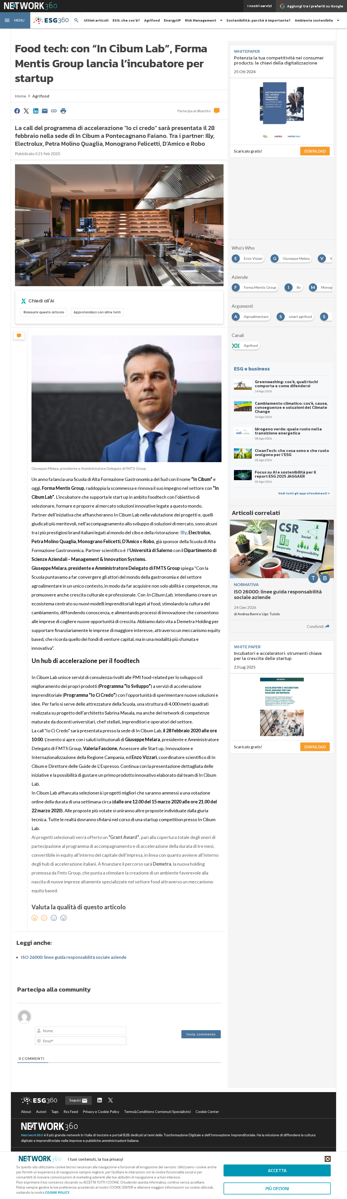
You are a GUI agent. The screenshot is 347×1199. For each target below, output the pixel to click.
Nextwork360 (32, 1135)
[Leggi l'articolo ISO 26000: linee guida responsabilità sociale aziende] (282, 576)
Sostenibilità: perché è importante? (258, 20)
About (26, 1111)
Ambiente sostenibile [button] (314, 20)
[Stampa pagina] (63, 111)
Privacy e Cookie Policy (101, 1111)
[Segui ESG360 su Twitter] (110, 1100)
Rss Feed (71, 1111)
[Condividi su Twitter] (26, 111)
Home (20, 96)
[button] (15, 20)
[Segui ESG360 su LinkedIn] (100, 1100)
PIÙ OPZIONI (277, 1188)
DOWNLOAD (315, 151)
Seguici (75, 1100)
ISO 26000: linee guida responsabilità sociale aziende (74, 957)
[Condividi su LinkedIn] (35, 111)
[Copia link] (54, 111)
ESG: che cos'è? (126, 20)
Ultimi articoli (96, 20)
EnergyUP (172, 20)
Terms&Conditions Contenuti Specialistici (157, 1111)
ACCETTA (277, 1170)
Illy (183, 532)
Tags (55, 1111)
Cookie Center (207, 1111)
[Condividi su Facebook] (17, 111)
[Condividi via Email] (45, 111)
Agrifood (152, 20)
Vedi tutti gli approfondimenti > (304, 493)
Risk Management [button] (200, 20)
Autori (41, 1111)
